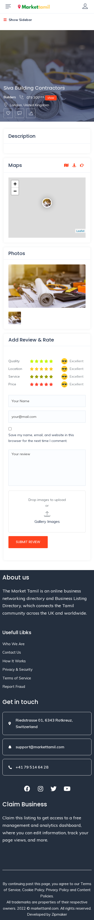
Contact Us (11, 652)
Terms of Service (16, 678)
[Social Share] (30, 113)
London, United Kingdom (29, 105)
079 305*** (40, 97)
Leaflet (80, 231)
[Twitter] (54, 788)
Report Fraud (13, 686)
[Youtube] (67, 788)
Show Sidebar (20, 20)
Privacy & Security (17, 669)
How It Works (14, 661)
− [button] (15, 191)
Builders (10, 97)
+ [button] (15, 184)
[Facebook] (27, 788)
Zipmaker (59, 914)
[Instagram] (40, 788)
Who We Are (13, 644)
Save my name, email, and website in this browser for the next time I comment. (41, 438)
